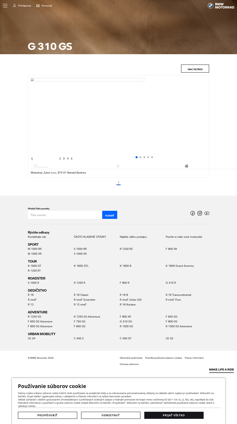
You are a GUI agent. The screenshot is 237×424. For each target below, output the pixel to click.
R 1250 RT (34, 270)
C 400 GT (126, 338)
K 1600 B (125, 266)
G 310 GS (131, 321)
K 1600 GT (34, 266)
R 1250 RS (126, 249)
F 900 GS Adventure (40, 326)
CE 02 (169, 338)
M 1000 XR (34, 253)
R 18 (31, 295)
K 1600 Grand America (180, 266)
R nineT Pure (173, 299)
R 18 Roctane (128, 304)
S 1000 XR (80, 253)
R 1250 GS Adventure (87, 316)
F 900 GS (171, 321)
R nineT (32, 299)
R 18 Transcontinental (178, 295)
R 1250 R (79, 282)
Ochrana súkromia (129, 364)
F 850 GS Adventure (40, 321)
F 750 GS (79, 321)
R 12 (31, 304)
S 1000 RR (80, 249)
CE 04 (31, 338)
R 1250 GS (34, 316)
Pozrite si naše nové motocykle (184, 237)
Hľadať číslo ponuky (38, 208)
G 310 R (171, 282)
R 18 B (124, 295)
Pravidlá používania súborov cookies (163, 357)
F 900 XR (171, 249)
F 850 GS (171, 316)
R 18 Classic (81, 295)
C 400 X (79, 338)
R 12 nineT (80, 304)
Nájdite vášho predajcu (133, 237)
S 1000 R (33, 282)
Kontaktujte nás (37, 237)
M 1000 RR (34, 249)
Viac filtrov (195, 68)
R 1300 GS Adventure (179, 326)
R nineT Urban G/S (131, 299)
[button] (5, 5)
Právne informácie (194, 357)
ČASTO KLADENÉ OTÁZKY (90, 237)
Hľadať (109, 214)
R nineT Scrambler (84, 299)
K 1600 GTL (81, 266)
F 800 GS (79, 326)
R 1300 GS (126, 326)
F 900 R (124, 282)
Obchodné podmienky (131, 357)
